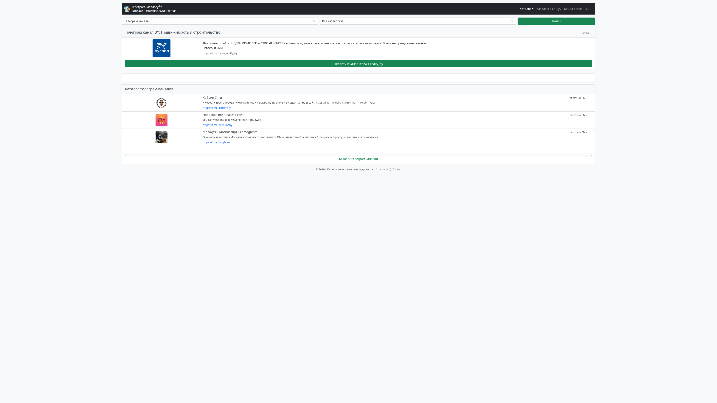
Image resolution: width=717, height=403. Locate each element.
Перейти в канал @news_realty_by (358, 64)
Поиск (556, 21)
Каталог (525, 9)
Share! (586, 33)
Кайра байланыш (576, 9)
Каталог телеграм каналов (358, 159)
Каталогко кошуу (548, 9)
